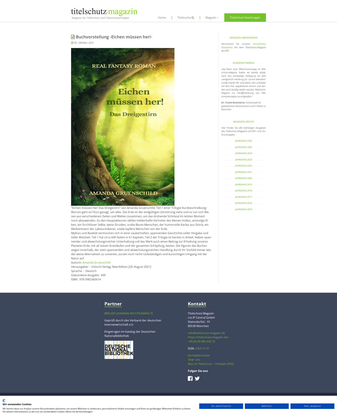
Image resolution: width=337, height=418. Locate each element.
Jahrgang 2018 (243, 190)
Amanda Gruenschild (96, 262)
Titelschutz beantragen (245, 17)
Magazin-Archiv (243, 121)
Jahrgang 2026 (243, 140)
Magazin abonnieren (244, 37)
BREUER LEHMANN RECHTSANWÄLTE (128, 313)
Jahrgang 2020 (243, 178)
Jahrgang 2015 (243, 209)
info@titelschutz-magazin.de (206, 333)
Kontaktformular (199, 355)
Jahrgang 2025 (243, 147)
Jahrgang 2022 (243, 165)
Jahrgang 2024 (243, 153)
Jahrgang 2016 (243, 203)
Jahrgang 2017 (243, 196)
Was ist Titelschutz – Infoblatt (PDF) (211, 364)
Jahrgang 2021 (243, 172)
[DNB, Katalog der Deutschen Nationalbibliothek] (118, 349)
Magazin (211, 17)
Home (162, 17)
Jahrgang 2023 (243, 159)
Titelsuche (184, 17)
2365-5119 (202, 348)
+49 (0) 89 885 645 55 (201, 341)
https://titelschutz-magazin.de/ (208, 337)
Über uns (194, 360)
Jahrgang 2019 (243, 184)
